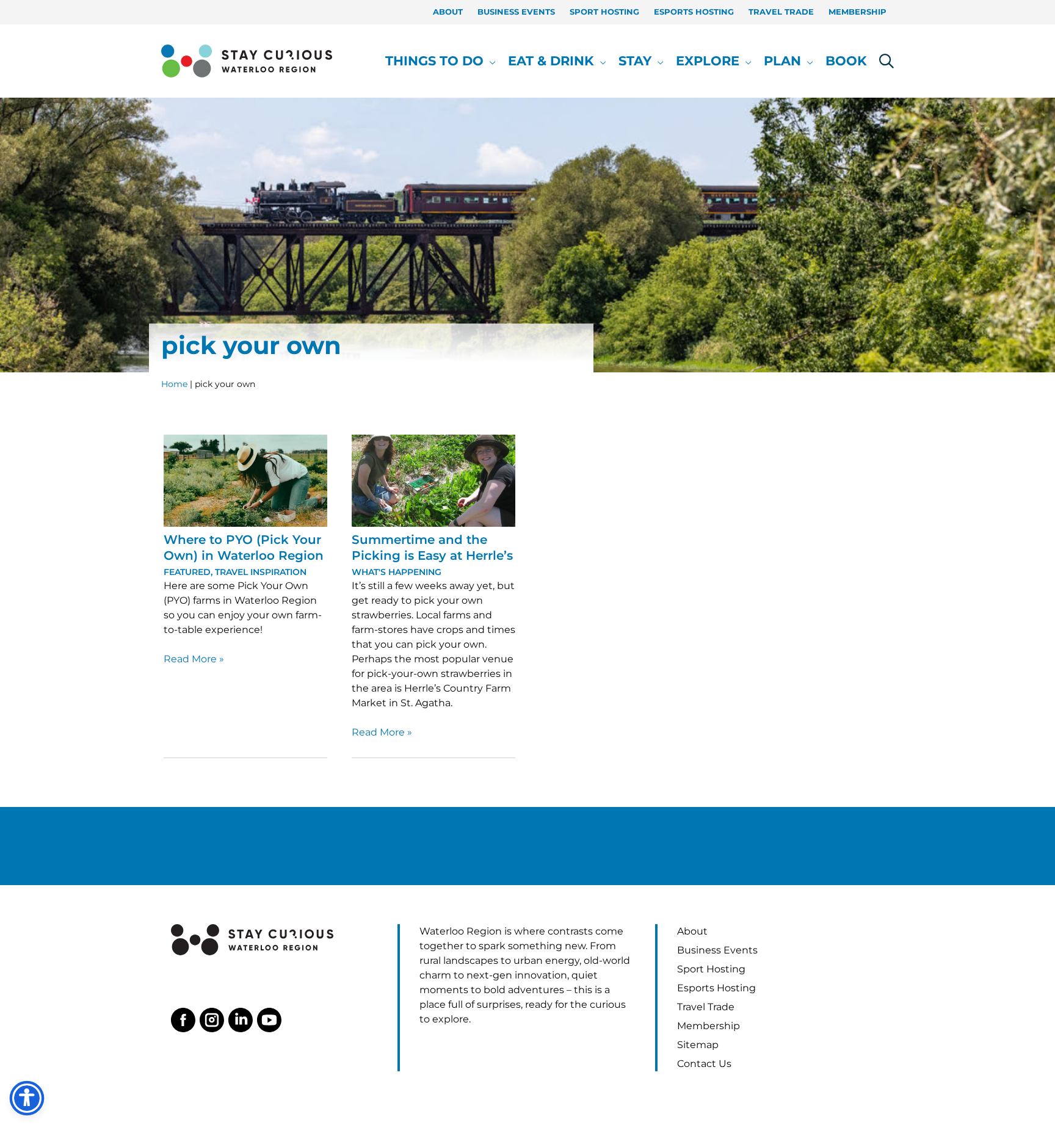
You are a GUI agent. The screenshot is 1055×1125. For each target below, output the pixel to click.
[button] (490, 61)
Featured (187, 571)
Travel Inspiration (260, 571)
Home (174, 383)
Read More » (194, 660)
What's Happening (396, 571)
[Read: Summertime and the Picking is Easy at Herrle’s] (433, 480)
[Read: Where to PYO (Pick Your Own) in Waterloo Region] (245, 480)
